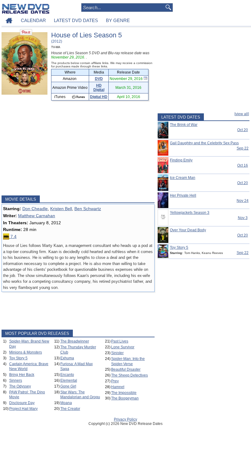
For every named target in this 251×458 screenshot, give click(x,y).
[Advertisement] (78, 148)
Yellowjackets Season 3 (189, 212)
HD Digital (98, 87)
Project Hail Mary (23, 409)
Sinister (117, 353)
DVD (99, 79)
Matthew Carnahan (36, 215)
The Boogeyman (125, 398)
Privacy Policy (125, 419)
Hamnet (117, 387)
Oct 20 (242, 130)
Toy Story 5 (18, 358)
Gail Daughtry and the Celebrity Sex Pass (204, 143)
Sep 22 (243, 148)
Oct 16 (242, 165)
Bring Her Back (21, 375)
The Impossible (124, 393)
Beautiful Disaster (125, 369)
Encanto (67, 375)
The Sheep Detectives (129, 375)
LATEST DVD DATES (76, 20)
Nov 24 (243, 201)
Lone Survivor (122, 347)
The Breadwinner (74, 341)
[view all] (241, 114)
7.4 (13, 236)
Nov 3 (243, 218)
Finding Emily (181, 160)
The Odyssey (20, 386)
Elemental (68, 380)
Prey (115, 381)
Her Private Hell (183, 195)
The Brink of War (183, 125)
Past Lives (119, 341)
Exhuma (67, 358)
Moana (66, 403)
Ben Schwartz (87, 208)
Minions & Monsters (25, 352)
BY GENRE (118, 20)
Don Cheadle (35, 208)
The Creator (70, 409)
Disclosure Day (22, 403)
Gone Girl (68, 386)
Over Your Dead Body (188, 230)
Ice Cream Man (182, 178)
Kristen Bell (61, 208)
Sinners (15, 380)
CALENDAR (33, 20)
